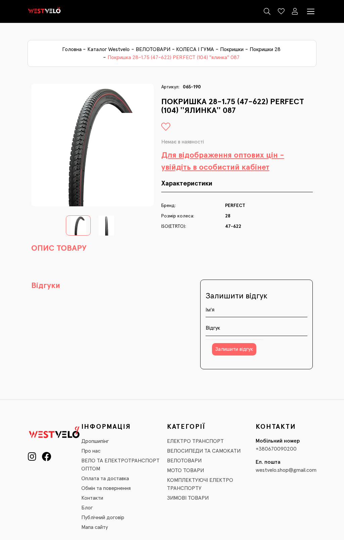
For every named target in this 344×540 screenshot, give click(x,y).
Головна (72, 49)
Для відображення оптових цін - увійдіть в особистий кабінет (222, 161)
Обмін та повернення (106, 488)
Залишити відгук (234, 349)
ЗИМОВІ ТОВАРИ (188, 498)
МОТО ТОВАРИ (185, 470)
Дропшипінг (95, 441)
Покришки (232, 49)
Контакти (92, 498)
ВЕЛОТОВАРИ (153, 49)
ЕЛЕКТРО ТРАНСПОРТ (195, 441)
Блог (87, 507)
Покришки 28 (265, 49)
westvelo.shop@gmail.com (286, 470)
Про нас (90, 451)
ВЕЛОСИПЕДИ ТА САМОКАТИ (204, 451)
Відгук (213, 328)
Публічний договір (102, 517)
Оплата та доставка (105, 478)
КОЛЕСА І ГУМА (195, 49)
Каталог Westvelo (108, 49)
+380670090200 (276, 449)
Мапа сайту (94, 527)
